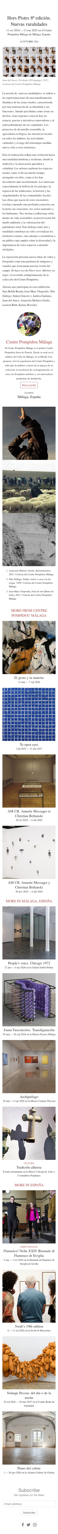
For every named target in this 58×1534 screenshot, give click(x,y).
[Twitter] (28, 1524)
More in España (29, 1185)
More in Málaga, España (29, 901)
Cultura (29, 1163)
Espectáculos (29, 1246)
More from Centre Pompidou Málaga (29, 613)
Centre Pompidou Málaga (29, 342)
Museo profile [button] (29, 385)
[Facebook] (22, 1524)
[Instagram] (35, 1524)
